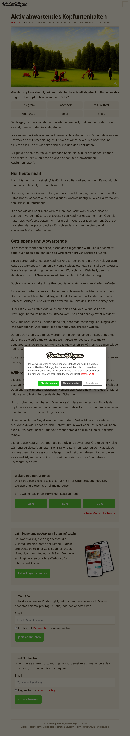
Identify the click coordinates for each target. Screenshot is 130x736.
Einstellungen (92, 383)
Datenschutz (87, 374)
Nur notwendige (71, 383)
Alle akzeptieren (49, 383)
